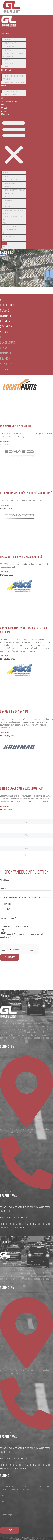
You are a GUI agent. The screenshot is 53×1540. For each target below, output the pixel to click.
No (8, 908)
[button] (13, 142)
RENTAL (4, 85)
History (7, 60)
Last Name (5, 937)
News (3, 104)
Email (3, 889)
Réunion (5, 321)
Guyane (4, 310)
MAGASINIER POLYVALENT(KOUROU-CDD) (21, 556)
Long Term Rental (10, 94)
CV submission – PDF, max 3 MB (15, 926)
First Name (5, 880)
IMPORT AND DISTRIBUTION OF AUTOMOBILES (12, 77)
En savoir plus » (5, 441)
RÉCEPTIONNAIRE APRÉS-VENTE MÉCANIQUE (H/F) (26, 493)
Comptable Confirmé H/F (14, 711)
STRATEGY (8, 50)
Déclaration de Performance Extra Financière (13, 55)
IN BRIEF (7, 40)
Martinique (7, 316)
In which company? (8, 918)
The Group (5, 33)
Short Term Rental (11, 91)
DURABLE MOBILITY (10, 43)
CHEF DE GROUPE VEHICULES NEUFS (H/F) (21, 788)
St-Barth (5, 332)
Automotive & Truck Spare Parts (15, 82)
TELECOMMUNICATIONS (9, 101)
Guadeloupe (7, 305)
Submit (10, 957)
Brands (7, 66)
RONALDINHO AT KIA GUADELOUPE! (14, 1217)
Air (2, 98)
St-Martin (6, 326)
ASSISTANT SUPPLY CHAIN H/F (15, 426)
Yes (8, 904)
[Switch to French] (5, 114)
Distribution (6, 70)
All (2, 300)
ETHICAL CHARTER (10, 46)
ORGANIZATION (9, 63)
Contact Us (5, 111)
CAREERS (4, 108)
